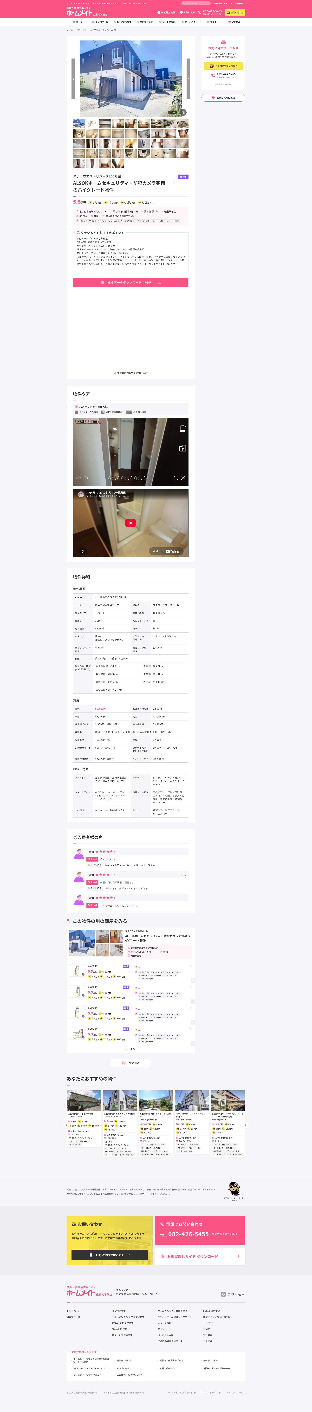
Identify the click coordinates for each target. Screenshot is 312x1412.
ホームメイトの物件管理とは (87, 1374)
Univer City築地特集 (123, 1322)
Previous (73, 79)
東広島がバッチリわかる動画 (172, 1310)
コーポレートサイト (208, 1392)
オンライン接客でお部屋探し (218, 1316)
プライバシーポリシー (234, 1392)
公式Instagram (236, 1294)
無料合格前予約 (167, 1368)
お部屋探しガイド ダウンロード (192, 1256)
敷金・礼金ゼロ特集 (122, 1334)
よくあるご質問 (166, 1334)
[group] (84, 1118)
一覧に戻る (133, 1063)
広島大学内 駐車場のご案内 (130, 1374)
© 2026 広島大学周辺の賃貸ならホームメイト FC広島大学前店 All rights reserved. (105, 1392)
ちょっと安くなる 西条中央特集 (128, 1316)
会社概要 (239, 3)
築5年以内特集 (119, 1328)
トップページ (73, 1310)
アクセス (207, 1340)
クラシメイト (164, 1328)
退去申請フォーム (221, 3)
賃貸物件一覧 (73, 1316)
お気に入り (189, 12)
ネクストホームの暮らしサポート (175, 1316)
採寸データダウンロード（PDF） (131, 282)
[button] (66, 1125)
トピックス (208, 1322)
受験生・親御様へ (125, 1360)
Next (188, 79)
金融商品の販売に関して (170, 1340)
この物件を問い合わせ (226, 65)
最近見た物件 (168, 12)
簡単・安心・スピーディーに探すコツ (91, 1368)
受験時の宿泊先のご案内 (171, 1360)
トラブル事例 (123, 1368)
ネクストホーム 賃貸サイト (180, 1392)
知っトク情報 (164, 1322)
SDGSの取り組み (212, 1310)
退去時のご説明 (210, 1360)
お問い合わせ (237, 12)
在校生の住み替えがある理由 (216, 1368)
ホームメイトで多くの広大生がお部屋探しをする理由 (91, 1360)
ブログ (206, 1328)
